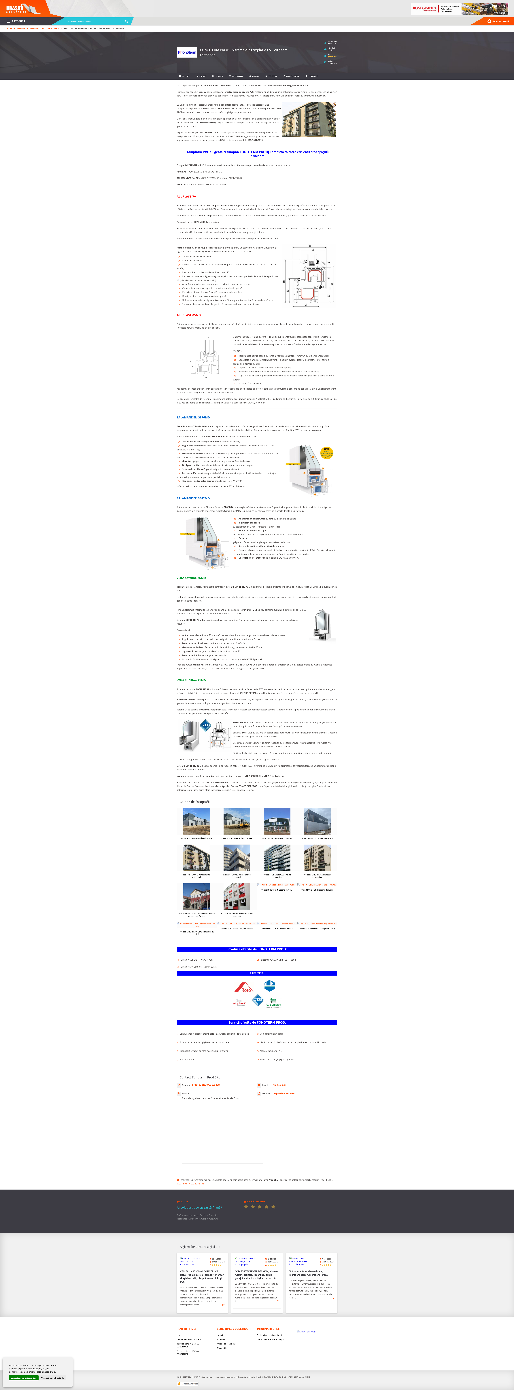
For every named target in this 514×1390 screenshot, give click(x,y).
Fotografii (237, 76)
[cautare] (125, 21)
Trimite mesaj (292, 76)
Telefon (272, 76)
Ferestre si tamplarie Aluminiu (44, 28)
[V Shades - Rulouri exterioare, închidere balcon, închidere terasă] (299, 1262)
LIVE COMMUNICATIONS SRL (268, 1377)
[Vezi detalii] (223, 1304)
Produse (201, 76)
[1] (246, 1207)
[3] (260, 1207)
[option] (460, 9)
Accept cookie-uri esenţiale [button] (23, 1378)
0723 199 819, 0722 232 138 (190, 1183)
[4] (266, 1207)
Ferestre (21, 28)
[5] (273, 1207)
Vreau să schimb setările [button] (52, 1378)
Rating (255, 76)
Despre (185, 76)
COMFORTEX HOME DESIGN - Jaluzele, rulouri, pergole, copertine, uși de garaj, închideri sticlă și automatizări (256, 1275)
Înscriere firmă (501, 21)
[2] (253, 1207)
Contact (313, 76)
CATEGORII (18, 21)
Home (9, 28)
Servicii (219, 76)
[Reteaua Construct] (306, 1331)
